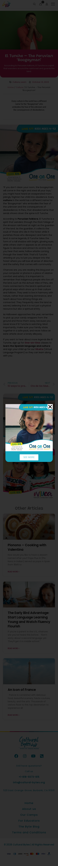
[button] (50, 406)
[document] (29, 433)
